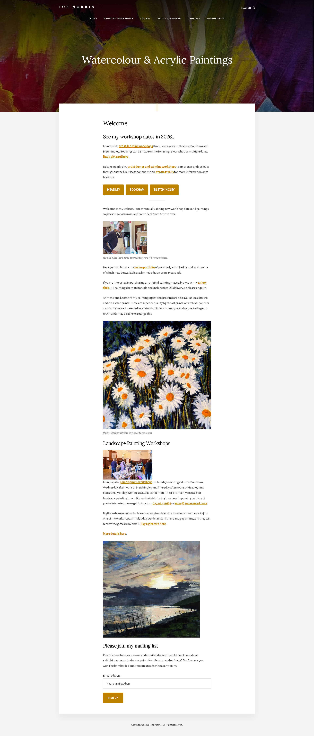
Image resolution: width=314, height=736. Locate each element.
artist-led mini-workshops (136, 146)
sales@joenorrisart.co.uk (191, 503)
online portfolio (144, 267)
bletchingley (164, 189)
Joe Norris (77, 7)
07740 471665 (165, 172)
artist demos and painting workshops (152, 166)
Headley (113, 189)
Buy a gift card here (115, 156)
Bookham (137, 189)
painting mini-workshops (136, 482)
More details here (114, 533)
